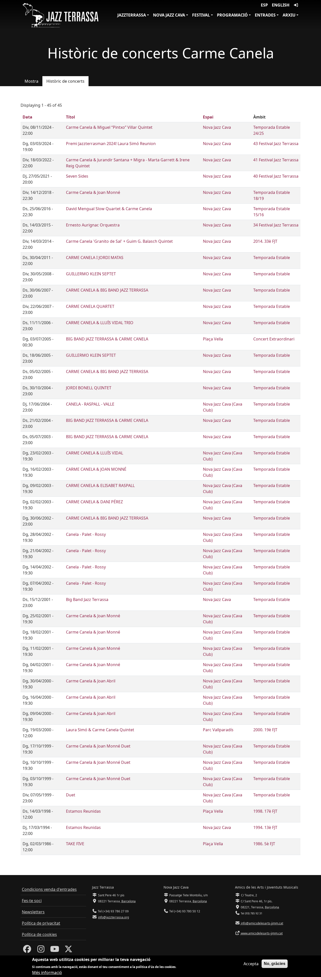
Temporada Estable (271, 257)
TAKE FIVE (75, 843)
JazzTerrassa (131, 15)
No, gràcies (274, 963)
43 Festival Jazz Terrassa (275, 143)
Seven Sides (77, 176)
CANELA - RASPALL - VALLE (90, 404)
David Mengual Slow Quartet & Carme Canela (109, 208)
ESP (264, 5)
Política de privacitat (41, 923)
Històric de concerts (65, 81)
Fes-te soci (32, 900)
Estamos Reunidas (83, 811)
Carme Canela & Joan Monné (93, 192)
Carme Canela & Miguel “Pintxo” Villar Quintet (109, 127)
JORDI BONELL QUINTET (88, 388)
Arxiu (289, 15)
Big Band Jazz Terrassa (87, 599)
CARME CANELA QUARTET (90, 306)
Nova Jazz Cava (169, 15)
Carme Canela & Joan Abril (90, 681)
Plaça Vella (213, 339)
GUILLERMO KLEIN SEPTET (91, 274)
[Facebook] (27, 950)
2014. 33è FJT (265, 241)
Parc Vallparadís (218, 729)
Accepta (251, 963)
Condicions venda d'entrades (49, 889)
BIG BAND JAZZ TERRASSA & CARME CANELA (107, 339)
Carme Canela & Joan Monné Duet (98, 746)
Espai (208, 117)
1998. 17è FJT (265, 811)
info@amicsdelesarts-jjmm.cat (261, 923)
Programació (232, 15)
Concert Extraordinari (273, 339)
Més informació (47, 972)
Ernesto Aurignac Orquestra (93, 225)
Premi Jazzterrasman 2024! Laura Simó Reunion (111, 143)
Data (27, 117)
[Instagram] (41, 950)
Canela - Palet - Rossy (86, 534)
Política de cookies (39, 934)
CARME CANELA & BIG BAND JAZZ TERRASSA (107, 290)
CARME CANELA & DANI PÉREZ (94, 502)
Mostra (31, 81)
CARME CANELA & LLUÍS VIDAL (94, 453)
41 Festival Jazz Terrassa (275, 160)
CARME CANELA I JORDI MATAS (94, 257)
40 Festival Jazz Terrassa (275, 176)
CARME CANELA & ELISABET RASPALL (100, 485)
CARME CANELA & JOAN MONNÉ (96, 469)
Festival (201, 15)
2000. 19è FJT (265, 729)
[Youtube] (55, 950)
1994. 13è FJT (265, 827)
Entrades (265, 15)
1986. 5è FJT (264, 843)
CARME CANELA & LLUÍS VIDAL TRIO (99, 322)
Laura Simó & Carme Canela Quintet (100, 729)
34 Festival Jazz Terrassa (275, 225)
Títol (70, 117)
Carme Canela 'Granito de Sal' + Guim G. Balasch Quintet (119, 241)
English (280, 5)
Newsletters (33, 912)
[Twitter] (68, 950)
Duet (70, 795)
